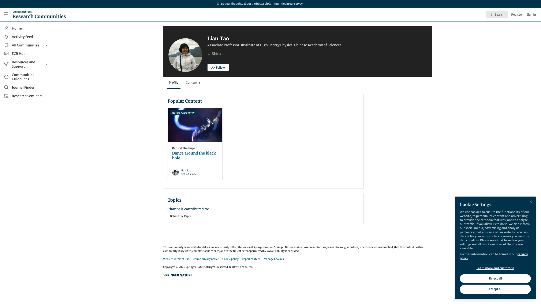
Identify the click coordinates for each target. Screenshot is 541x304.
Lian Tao (186, 170)
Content (193, 82)
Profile (173, 82)
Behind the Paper (184, 148)
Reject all (495, 278)
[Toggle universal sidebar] (6, 14)
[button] (218, 67)
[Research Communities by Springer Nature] (178, 275)
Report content (251, 259)
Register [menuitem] (517, 14)
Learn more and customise (495, 268)
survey (298, 3)
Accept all (495, 289)
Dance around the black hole (195, 125)
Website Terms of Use (176, 259)
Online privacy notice (206, 259)
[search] (497, 14)
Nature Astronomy (183, 112)
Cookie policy (230, 259)
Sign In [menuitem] (531, 14)
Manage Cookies (274, 259)
